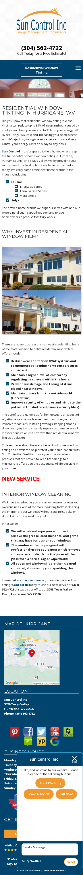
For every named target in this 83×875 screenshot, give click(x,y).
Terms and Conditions (54, 870)
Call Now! (66, 794)
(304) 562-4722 (41, 48)
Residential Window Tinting (41, 70)
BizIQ (25, 861)
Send (71, 862)
